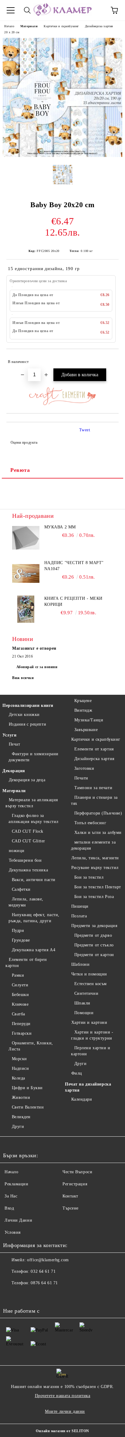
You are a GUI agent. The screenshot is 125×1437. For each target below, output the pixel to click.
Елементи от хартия (94, 749)
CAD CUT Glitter (28, 841)
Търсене (70, 1208)
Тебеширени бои (25, 860)
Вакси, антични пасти (34, 879)
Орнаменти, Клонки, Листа (30, 1046)
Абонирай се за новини (37, 667)
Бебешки (20, 994)
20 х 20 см (11, 32)
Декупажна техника (28, 870)
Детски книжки (24, 714)
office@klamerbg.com (48, 1260)
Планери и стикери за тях (94, 800)
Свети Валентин (28, 1107)
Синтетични (86, 993)
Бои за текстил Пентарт (97, 887)
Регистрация (74, 1184)
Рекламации (17, 1184)
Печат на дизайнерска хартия (88, 1087)
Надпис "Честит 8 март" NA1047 (74, 565)
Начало (9, 26)
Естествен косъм (90, 983)
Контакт (70, 1196)
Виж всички (23, 678)
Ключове (20, 1004)
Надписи (20, 1068)
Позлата (79, 916)
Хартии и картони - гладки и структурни (92, 1035)
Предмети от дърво (93, 935)
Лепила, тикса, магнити (95, 858)
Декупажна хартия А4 (33, 950)
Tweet (84, 430)
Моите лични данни (65, 1411)
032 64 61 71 (43, 1271)
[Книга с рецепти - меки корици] (25, 609)
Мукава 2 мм (60, 527)
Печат (14, 744)
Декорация (13, 771)
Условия (13, 1232)
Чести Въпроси (77, 1172)
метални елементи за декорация (93, 845)
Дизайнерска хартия (99, 26)
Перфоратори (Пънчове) (98, 813)
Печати (81, 778)
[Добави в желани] (110, 359)
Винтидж (83, 710)
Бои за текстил (88, 877)
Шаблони (80, 964)
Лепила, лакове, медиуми (25, 902)
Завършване (86, 729)
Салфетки (21, 889)
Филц (76, 1073)
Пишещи (80, 906)
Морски (19, 1059)
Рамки (18, 975)
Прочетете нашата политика (62, 1395)
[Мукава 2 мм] (25, 537)
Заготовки (84, 768)
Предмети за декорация (94, 925)
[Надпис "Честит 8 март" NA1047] (25, 573)
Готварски (22, 1033)
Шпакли (82, 1003)
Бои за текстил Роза (94, 896)
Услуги (9, 735)
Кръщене (83, 700)
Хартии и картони (89, 1022)
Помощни (83, 1013)
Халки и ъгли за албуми (98, 832)
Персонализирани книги (27, 705)
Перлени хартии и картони (90, 1051)
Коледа (18, 1078)
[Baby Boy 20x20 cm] (62, 155)
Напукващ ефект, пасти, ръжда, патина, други (33, 918)
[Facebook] (11, 1295)
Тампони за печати (93, 787)
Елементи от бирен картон (26, 962)
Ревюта (20, 470)
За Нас (11, 1196)
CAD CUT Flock (27, 831)
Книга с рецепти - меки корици (73, 601)
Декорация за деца (27, 780)
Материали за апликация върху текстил (31, 803)
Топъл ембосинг (90, 823)
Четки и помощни (89, 974)
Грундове (21, 940)
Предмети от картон (94, 954)
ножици (17, 850)
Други (18, 1126)
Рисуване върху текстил (95, 867)
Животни (21, 1097)
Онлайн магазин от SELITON (62, 1431)
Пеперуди (21, 1023)
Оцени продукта (24, 442)
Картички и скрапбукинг (61, 26)
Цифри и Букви (27, 1088)
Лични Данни (18, 1220)
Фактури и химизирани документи (33, 757)
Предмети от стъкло (94, 945)
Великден (21, 1117)
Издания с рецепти (27, 724)
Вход (9, 1208)
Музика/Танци (88, 720)
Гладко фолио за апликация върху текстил (33, 818)
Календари (81, 1099)
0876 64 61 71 (44, 1283)
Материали (29, 26)
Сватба (18, 1014)
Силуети (20, 985)
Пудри (18, 930)
